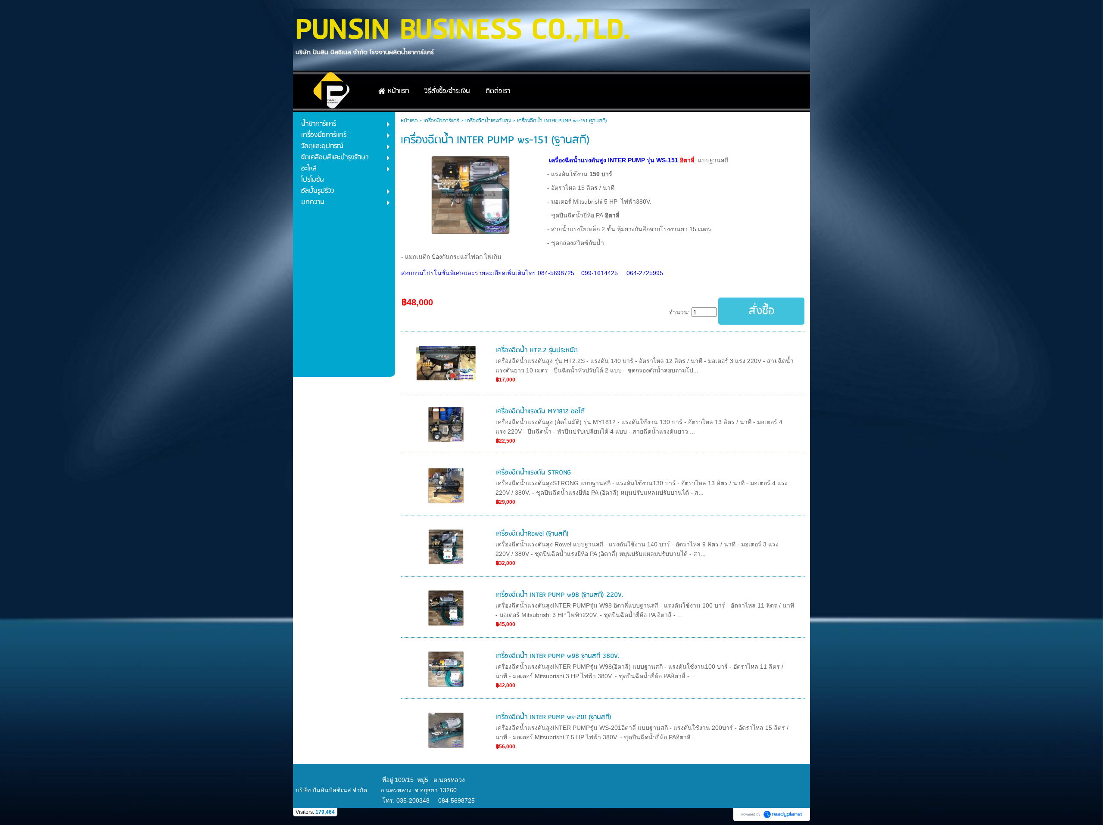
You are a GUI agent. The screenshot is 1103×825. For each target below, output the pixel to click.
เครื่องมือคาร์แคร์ (441, 120)
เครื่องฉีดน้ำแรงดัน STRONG (533, 472)
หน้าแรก (409, 120)
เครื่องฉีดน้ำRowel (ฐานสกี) (532, 534)
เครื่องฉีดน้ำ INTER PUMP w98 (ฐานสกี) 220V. (559, 595)
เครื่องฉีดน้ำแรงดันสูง (488, 120)
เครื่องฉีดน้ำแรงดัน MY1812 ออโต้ (540, 411)
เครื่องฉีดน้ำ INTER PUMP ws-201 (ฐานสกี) (553, 717)
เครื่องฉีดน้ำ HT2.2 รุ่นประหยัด (536, 350)
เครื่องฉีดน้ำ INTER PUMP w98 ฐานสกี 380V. (557, 656)
